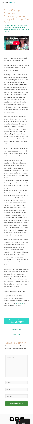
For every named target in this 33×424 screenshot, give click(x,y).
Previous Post (16, 329)
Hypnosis (20, 25)
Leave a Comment (10, 25)
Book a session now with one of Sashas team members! (16, 321)
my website (19, 303)
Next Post (16, 334)
